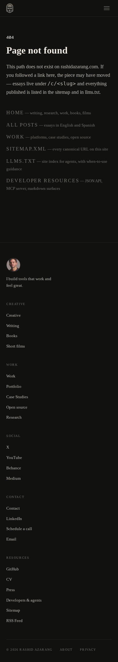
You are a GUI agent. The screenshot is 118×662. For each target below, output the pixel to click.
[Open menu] (107, 8)
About (66, 649)
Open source (16, 407)
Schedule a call (19, 528)
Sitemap (13, 610)
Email (11, 539)
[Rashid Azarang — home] (9, 8)
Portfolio (13, 386)
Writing (12, 325)
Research (14, 417)
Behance (13, 468)
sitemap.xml (26, 148)
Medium (13, 478)
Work (15, 136)
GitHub (12, 569)
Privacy (88, 649)
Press (10, 589)
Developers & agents (24, 600)
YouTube (14, 457)
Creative (13, 315)
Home (15, 112)
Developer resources (42, 180)
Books (11, 335)
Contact (13, 508)
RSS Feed (14, 620)
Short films (15, 346)
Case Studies (17, 396)
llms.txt (21, 161)
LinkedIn (14, 518)
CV (9, 579)
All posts (22, 124)
